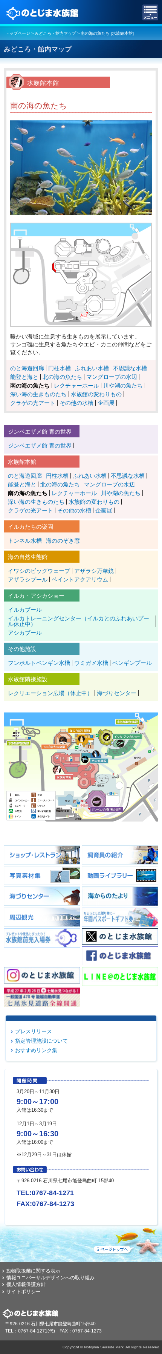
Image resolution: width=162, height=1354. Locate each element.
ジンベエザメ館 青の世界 (40, 445)
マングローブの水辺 (111, 377)
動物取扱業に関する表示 (33, 1271)
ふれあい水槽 (92, 368)
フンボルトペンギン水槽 (39, 663)
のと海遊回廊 (27, 368)
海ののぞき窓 (63, 540)
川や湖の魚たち (123, 385)
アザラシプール (27, 579)
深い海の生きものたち (38, 394)
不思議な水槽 (130, 368)
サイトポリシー (23, 1291)
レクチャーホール (76, 385)
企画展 (106, 403)
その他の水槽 (76, 403)
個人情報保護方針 (26, 1284)
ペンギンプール (132, 663)
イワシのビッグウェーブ (39, 571)
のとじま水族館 (43, 12)
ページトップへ (126, 1239)
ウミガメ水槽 (91, 663)
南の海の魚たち (30, 385)
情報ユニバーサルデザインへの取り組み (50, 1277)
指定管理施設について (41, 1041)
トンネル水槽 (25, 540)
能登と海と (24, 377)
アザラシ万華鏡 (94, 571)
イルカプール (25, 609)
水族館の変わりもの (96, 394)
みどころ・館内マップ (55, 33)
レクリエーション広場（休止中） (50, 693)
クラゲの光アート (32, 403)
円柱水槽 (59, 368)
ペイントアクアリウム (80, 579)
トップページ (17, 33)
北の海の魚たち (62, 377)
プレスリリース (33, 1031)
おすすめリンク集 (36, 1050)
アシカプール (25, 632)
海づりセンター (116, 693)
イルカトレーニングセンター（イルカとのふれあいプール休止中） (78, 621)
